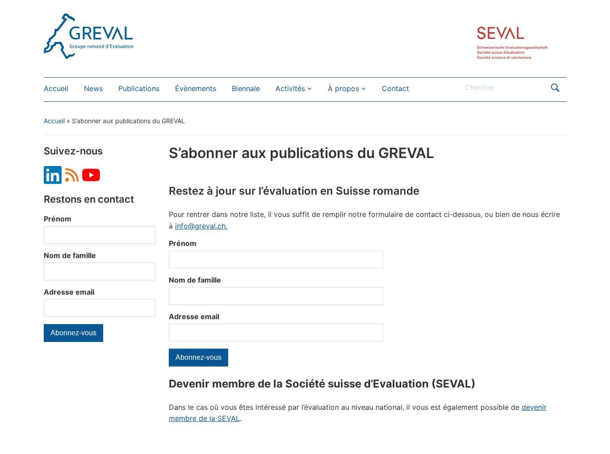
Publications (138, 88)
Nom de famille (70, 255)
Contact (395, 88)
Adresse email (69, 291)
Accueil (56, 88)
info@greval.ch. (201, 225)
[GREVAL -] (88, 35)
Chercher (555, 88)
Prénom (57, 218)
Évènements (195, 88)
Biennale (246, 88)
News (93, 88)
